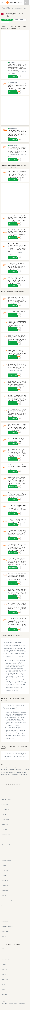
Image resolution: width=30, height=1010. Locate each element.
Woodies (4, 964)
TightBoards (5, 880)
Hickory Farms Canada (7, 845)
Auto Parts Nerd (6, 885)
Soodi (3, 916)
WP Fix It (4, 984)
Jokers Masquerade (6, 789)
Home (2, 7)
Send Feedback (6, 1007)
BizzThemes (5, 890)
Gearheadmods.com (7, 860)
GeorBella (4, 974)
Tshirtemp (4, 906)
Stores (7, 7)
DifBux (3, 949)
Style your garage (6, 839)
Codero (3, 989)
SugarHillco (4, 814)
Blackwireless (5, 921)
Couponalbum (5, 931)
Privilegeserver (5, 959)
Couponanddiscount (7, 900)
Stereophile (4, 855)
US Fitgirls (4, 969)
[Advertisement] (15, 45)
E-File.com (4, 829)
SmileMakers (5, 875)
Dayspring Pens (6, 834)
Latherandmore (5, 809)
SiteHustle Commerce (7, 954)
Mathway (4, 865)
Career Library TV (6, 979)
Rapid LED (4, 936)
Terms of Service (13, 1003)
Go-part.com (5, 824)
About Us (4, 1003)
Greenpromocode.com (15, 2)
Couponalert (5, 911)
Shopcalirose (5, 804)
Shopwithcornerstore (7, 819)
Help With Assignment (7, 926)
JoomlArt (4, 850)
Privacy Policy (22, 1003)
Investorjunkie (5, 794)
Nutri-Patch (4, 994)
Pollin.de (4, 895)
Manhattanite (5, 870)
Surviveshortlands (6, 799)
